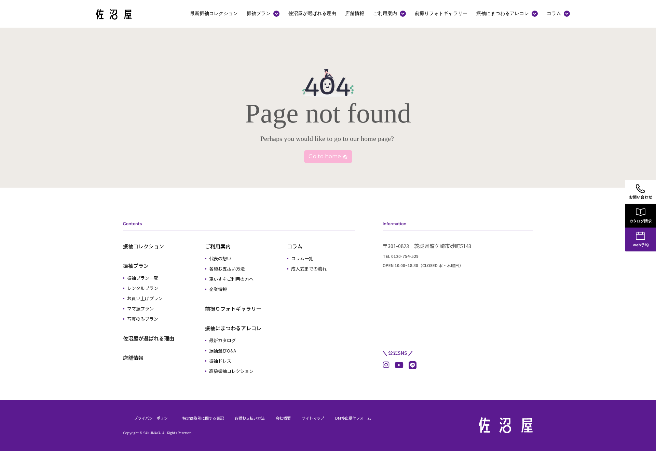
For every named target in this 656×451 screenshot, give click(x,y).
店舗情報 (354, 13)
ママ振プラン (140, 308)
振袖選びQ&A (222, 350)
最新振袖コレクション (214, 13)
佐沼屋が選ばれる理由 (312, 13)
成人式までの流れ (309, 268)
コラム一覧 (302, 258)
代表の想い (220, 258)
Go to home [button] (325, 156)
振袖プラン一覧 (142, 278)
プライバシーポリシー (153, 418)
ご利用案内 (385, 13)
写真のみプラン (142, 319)
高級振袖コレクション (231, 371)
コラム (554, 13)
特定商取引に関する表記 (203, 418)
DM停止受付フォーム (353, 418)
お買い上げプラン (145, 298)
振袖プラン (259, 13)
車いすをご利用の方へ (231, 279)
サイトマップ (313, 418)
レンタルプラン (142, 288)
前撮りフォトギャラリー (441, 13)
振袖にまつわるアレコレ (502, 13)
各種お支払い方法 (227, 268)
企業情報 (218, 289)
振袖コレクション (143, 246)
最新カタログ (222, 340)
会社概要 (283, 418)
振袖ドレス (220, 361)
